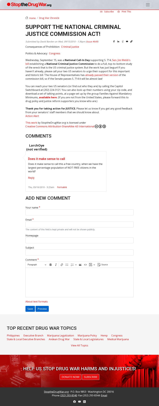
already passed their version (101, 75)
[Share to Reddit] (122, 41)
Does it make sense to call (46, 159)
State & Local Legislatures (88, 339)
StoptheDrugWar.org (56, 391)
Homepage (31, 235)
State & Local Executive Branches (26, 339)
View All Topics (79, 345)
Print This (126, 11)
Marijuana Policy (87, 335)
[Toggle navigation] (147, 5)
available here (48, 97)
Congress (54, 53)
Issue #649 (92, 41)
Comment (31, 259)
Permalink (62, 187)
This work (31, 122)
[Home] (29, 5)
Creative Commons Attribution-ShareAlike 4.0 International (59, 126)
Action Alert (32, 116)
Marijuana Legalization (60, 335)
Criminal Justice (70, 46)
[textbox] (79, 282)
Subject (29, 247)
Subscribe (109, 11)
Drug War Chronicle (49, 17)
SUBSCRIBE (90, 377)
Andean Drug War (59, 339)
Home (32, 18)
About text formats (36, 301)
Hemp (104, 335)
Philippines (13, 335)
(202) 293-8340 (68, 395)
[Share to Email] (127, 41)
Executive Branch (33, 335)
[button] (131, 41)
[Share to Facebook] (114, 41)
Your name (31, 207)
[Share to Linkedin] (118, 41)
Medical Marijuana (118, 339)
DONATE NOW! (70, 377)
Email (28, 219)
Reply (31, 177)
